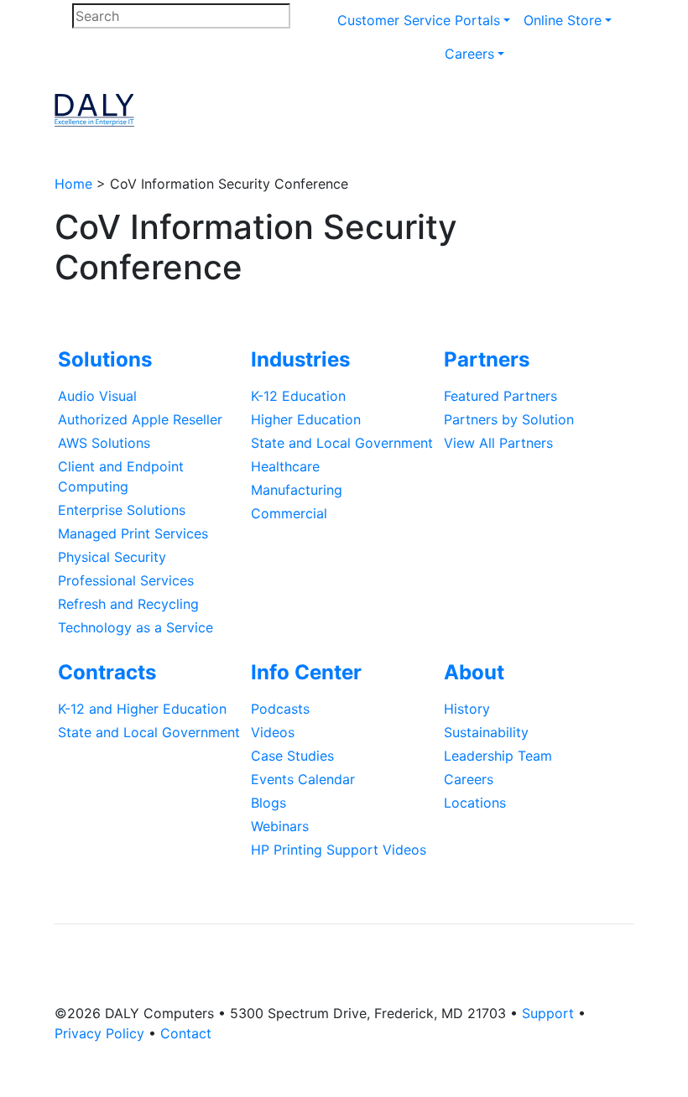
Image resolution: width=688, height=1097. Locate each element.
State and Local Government (342, 442)
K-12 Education (298, 395)
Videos (272, 732)
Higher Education (306, 419)
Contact (185, 1033)
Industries (300, 359)
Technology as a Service (135, 627)
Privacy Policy (99, 1033)
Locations (475, 802)
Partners (486, 359)
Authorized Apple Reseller (140, 419)
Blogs (268, 802)
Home (73, 183)
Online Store (563, 20)
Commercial (289, 513)
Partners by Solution (509, 419)
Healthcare (285, 466)
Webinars (280, 826)
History (467, 708)
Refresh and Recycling (128, 603)
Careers (469, 53)
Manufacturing (296, 489)
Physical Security (112, 556)
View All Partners (498, 442)
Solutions (105, 359)
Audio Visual (97, 395)
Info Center (306, 672)
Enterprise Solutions (121, 510)
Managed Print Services (133, 533)
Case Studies (292, 755)
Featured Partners (500, 395)
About (474, 672)
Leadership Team (498, 755)
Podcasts (280, 708)
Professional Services (126, 580)
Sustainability (486, 732)
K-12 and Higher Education (142, 708)
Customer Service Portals (418, 20)
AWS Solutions (104, 442)
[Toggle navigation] (571, 110)
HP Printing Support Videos (338, 849)
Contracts (107, 672)
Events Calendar (303, 779)
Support (548, 1013)
